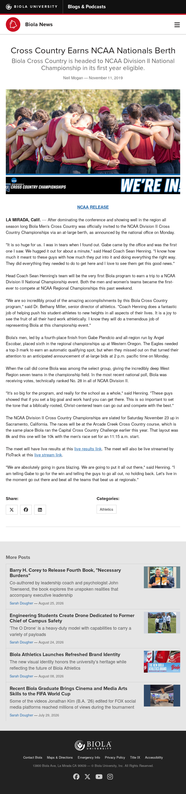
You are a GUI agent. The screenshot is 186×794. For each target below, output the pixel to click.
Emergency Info (89, 757)
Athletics (106, 509)
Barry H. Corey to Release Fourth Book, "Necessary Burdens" (65, 573)
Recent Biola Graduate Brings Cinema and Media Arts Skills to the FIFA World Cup (68, 691)
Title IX (135, 757)
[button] (177, 24)
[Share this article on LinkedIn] (40, 510)
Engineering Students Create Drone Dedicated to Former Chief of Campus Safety (72, 618)
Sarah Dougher (21, 603)
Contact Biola (32, 757)
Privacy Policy (115, 757)
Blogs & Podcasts (87, 7)
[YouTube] (98, 776)
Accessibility (154, 757)
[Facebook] (76, 776)
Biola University (36, 7)
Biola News (39, 24)
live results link (88, 448)
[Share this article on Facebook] (26, 510)
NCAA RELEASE (93, 207)
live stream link (48, 455)
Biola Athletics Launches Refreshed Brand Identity (65, 655)
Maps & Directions (60, 757)
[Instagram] (110, 776)
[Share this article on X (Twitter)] (12, 510)
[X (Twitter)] (87, 776)
